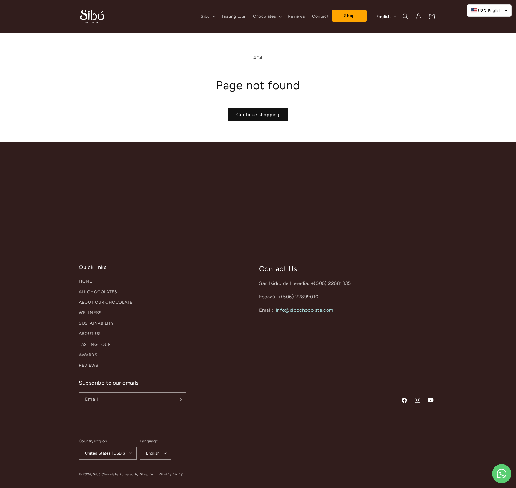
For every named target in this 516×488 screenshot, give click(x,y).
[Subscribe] (179, 400)
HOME (85, 281)
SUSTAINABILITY (96, 323)
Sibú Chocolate (106, 474)
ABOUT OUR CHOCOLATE (105, 302)
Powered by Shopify (136, 474)
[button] (207, 16)
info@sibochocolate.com (304, 310)
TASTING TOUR (95, 344)
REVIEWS (88, 365)
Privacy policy (171, 474)
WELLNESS (90, 312)
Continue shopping (258, 114)
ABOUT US (90, 334)
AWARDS (88, 354)
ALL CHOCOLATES (98, 291)
